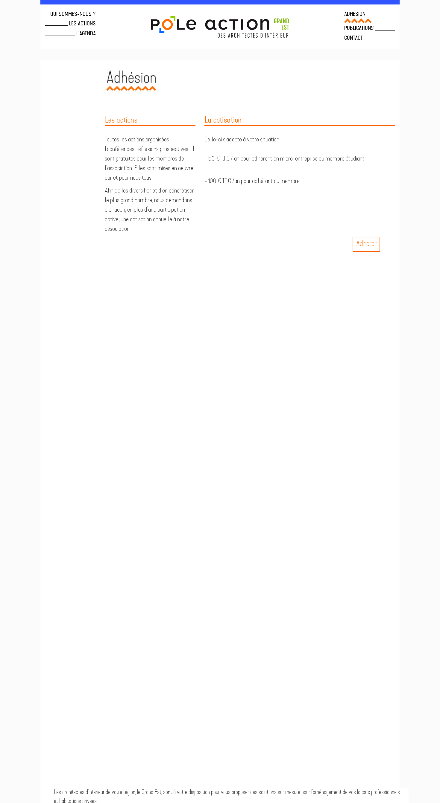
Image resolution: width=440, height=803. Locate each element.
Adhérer (366, 244)
